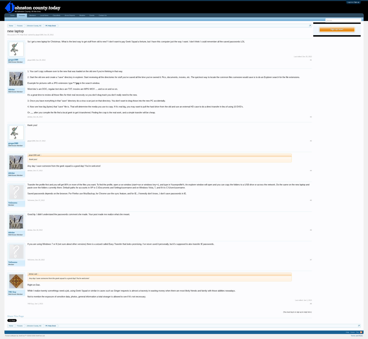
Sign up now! (336, 29)
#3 (311, 141)
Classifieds (56, 15)
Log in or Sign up (353, 2)
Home (12, 15)
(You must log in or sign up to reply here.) (297, 312)
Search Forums (12, 19)
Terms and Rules (357, 336)
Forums (22, 15)
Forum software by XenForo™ (25, 336)
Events (92, 15)
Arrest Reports (70, 15)
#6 (311, 230)
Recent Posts (25, 19)
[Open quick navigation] (310, 26)
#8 (311, 304)
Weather (82, 15)
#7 (311, 260)
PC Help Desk (22, 35)
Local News (44, 15)
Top (357, 332)
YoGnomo (12, 203)
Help (347, 332)
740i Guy (12, 292)
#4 (311, 170)
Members (32, 15)
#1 (311, 60)
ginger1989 (39, 35)
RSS (361, 332)
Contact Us (103, 15)
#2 (311, 117)
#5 (311, 200)
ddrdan (11, 89)
